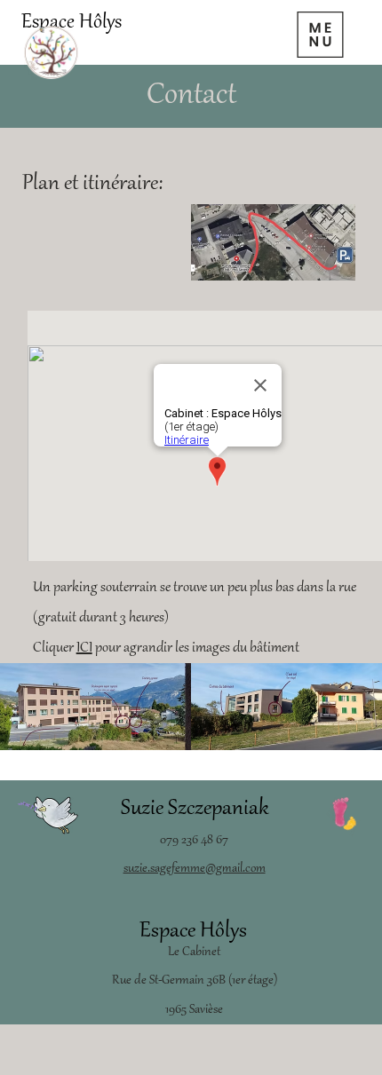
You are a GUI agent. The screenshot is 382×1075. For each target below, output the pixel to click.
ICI (84, 648)
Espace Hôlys (71, 23)
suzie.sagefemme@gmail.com (194, 869)
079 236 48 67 (194, 841)
